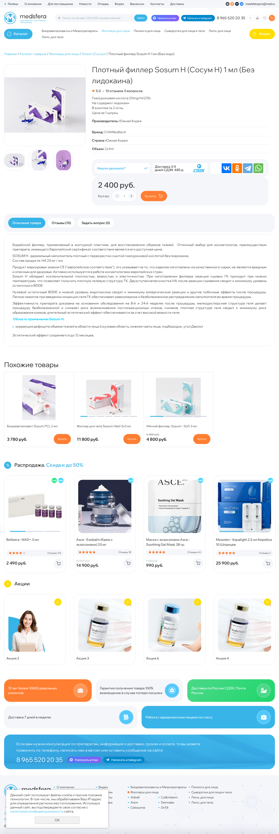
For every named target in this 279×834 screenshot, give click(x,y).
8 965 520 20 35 (231, 18)
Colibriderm (169, 797)
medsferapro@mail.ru (260, 4)
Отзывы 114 (54, 553)
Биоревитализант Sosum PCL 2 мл (32, 426)
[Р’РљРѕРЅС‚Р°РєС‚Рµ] (226, 168)
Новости (85, 4)
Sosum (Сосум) (94, 54)
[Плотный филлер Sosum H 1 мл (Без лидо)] (45, 105)
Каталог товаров (33, 54)
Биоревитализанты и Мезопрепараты (70, 31)
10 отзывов (114, 91)
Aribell (135, 797)
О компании (33, 4)
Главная (10, 54)
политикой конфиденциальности (37, 811)
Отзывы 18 (124, 552)
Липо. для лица (220, 31)
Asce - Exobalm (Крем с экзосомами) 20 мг (94, 542)
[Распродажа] (61, 480)
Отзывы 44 (194, 552)
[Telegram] (248, 168)
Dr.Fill (164, 807)
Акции (264, 34)
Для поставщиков (60, 4)
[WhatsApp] (258, 168)
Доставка (177, 4)
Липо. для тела (52, 37)
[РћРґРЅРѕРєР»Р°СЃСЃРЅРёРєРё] (237, 168)
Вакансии (137, 4)
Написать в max (166, 18)
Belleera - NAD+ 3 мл (22, 540)
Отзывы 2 (265, 553)
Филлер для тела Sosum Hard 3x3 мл (104, 426)
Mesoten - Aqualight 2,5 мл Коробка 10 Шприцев (244, 542)
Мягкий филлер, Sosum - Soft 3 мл (171, 426)
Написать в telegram (199, 18)
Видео (119, 4)
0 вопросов (133, 90)
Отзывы (103, 4)
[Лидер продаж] (54, 480)
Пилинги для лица (147, 31)
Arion (134, 802)
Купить (150, 196)
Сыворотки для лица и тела (184, 31)
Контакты (157, 4)
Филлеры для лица (116, 31)
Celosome (138, 807)
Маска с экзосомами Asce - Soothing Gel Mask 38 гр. (168, 542)
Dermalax (167, 802)
